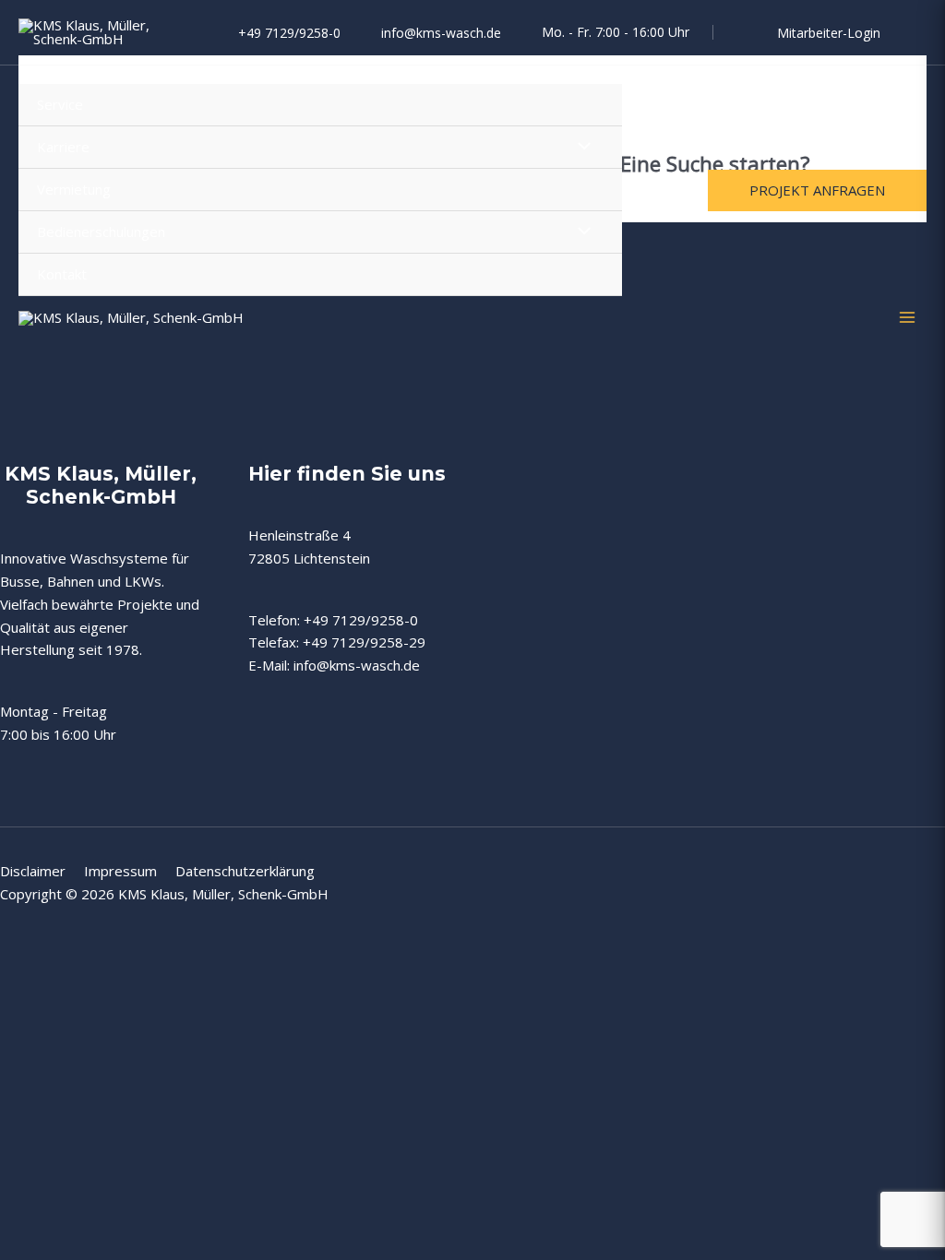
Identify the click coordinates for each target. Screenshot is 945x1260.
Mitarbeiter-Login (828, 33)
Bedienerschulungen (101, 231)
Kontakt (62, 274)
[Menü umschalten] (579, 147)
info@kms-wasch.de (441, 33)
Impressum (129, 871)
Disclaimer (42, 871)
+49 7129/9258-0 (289, 33)
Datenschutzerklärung (245, 871)
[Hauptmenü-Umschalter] (907, 318)
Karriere (63, 146)
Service (60, 104)
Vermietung (74, 189)
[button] (817, 190)
